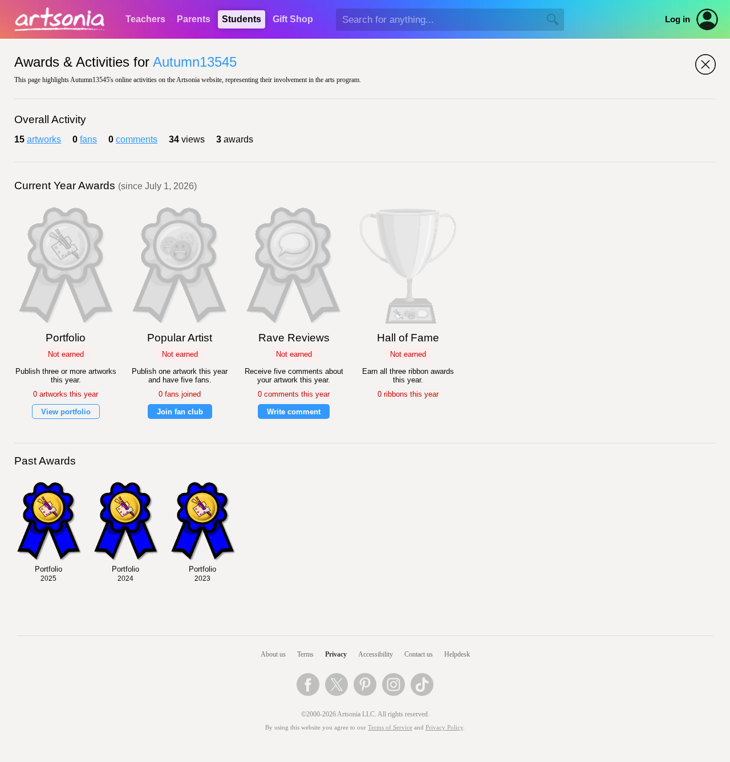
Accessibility (375, 654)
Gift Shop (293, 19)
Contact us (418, 654)
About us (273, 654)
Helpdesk (457, 654)
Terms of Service (390, 727)
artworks (44, 139)
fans (88, 139)
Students (241, 19)
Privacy (336, 654)
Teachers (145, 19)
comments (136, 139)
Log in (677, 19)
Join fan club (180, 412)
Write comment (294, 412)
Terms (305, 654)
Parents (193, 19)
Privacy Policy (444, 727)
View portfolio (66, 412)
